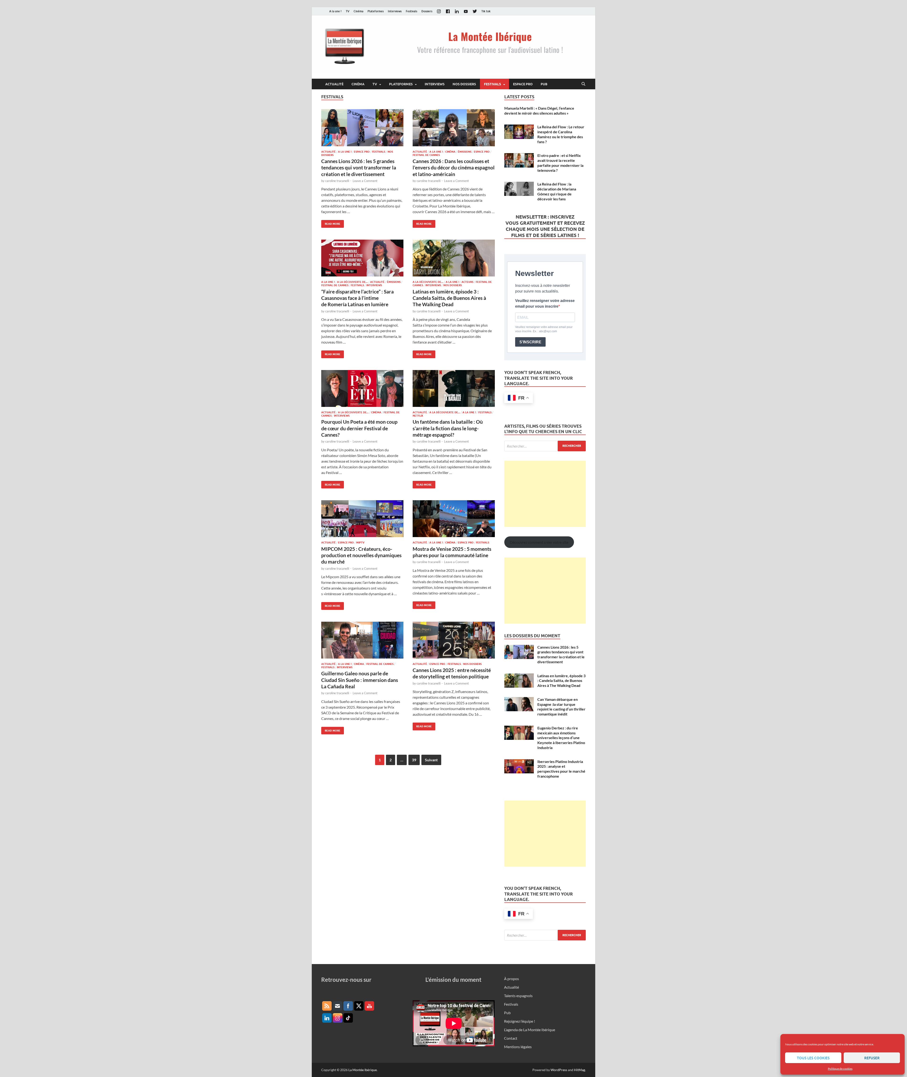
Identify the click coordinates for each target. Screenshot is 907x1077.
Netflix (418, 415)
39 (414, 760)
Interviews (395, 11)
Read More (330, 222)
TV (347, 11)
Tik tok (486, 11)
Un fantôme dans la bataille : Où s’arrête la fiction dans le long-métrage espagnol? (448, 428)
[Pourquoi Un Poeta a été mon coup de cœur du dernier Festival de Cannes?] (362, 388)
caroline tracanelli (337, 181)
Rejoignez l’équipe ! (519, 1021)
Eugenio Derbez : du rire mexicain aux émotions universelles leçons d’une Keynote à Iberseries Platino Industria (561, 738)
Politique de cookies (840, 1068)
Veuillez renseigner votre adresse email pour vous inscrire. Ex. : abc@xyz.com (544, 329)
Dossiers (426, 11)
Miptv (360, 542)
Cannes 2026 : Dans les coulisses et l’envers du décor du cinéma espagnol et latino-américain (454, 167)
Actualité (334, 84)
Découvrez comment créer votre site (539, 542)
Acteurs (467, 282)
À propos (511, 978)
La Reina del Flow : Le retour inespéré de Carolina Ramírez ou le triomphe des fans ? (560, 134)
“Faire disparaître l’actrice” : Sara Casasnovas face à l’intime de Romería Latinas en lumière (357, 298)
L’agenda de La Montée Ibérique (529, 1029)
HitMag (579, 1070)
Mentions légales (518, 1046)
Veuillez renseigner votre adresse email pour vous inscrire (545, 303)
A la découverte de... (352, 282)
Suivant (431, 760)
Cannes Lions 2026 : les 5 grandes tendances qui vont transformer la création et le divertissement (358, 167)
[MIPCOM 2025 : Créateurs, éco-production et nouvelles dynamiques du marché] (362, 518)
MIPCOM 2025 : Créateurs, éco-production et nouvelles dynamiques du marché (361, 555)
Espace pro (523, 84)
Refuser (872, 1058)
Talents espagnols (518, 995)
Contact (510, 1038)
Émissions (464, 151)
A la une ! (335, 11)
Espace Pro (362, 151)
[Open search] (583, 84)
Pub (544, 84)
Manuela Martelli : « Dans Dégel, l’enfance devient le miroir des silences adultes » (539, 110)
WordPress (559, 1070)
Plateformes (376, 11)
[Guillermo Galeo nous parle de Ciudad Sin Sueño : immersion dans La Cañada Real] (362, 640)
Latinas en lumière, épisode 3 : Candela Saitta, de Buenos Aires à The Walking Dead (449, 298)
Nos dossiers (464, 84)
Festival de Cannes (426, 155)
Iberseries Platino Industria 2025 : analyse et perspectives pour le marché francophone (561, 768)
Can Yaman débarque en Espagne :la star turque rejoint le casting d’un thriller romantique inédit (561, 706)
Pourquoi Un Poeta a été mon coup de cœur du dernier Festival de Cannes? (359, 428)
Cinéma (358, 11)
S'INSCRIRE (530, 342)
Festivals (411, 11)
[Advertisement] (545, 494)
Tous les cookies (813, 1058)
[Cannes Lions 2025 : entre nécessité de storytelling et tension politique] (454, 640)
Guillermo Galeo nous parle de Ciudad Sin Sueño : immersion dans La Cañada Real (359, 679)
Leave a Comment (365, 181)
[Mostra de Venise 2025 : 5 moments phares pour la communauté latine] (454, 518)
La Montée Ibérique (362, 1070)
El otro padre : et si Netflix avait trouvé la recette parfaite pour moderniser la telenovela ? (560, 162)
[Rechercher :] (545, 446)
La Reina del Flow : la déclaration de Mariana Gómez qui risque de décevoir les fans (556, 191)
